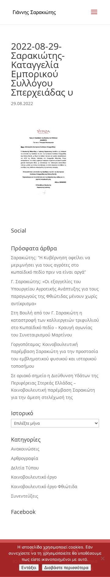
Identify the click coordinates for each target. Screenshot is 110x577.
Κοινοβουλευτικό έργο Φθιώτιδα (44, 486)
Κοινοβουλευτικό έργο (34, 477)
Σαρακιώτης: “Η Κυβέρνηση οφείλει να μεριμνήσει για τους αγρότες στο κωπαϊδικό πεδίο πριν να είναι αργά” (50, 265)
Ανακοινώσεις (25, 449)
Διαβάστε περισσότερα (66, 567)
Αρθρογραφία (24, 458)
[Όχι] (102, 558)
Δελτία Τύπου (25, 468)
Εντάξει (28, 567)
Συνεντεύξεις (24, 496)
